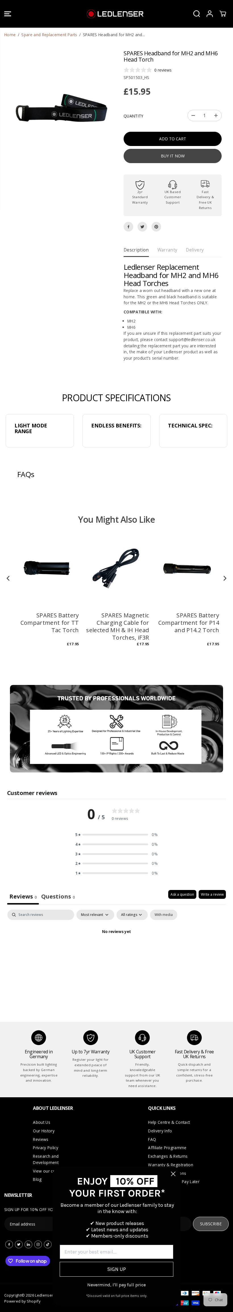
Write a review (212, 894)
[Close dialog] (173, 1174)
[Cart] (223, 14)
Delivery (195, 250)
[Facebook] (128, 227)
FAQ (152, 1139)
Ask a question (182, 894)
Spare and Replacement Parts (49, 34)
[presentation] (8, 578)
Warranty (167, 250)
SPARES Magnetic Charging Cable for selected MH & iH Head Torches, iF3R (117, 626)
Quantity (133, 116)
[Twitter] (142, 227)
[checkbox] (163, 915)
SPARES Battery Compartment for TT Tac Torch (49, 623)
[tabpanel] (116, 951)
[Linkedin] (28, 1244)
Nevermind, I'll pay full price (116, 1284)
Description (136, 250)
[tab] (58, 897)
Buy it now (173, 156)
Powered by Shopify (22, 1301)
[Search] (197, 14)
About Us (41, 1122)
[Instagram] (38, 1244)
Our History (44, 1130)
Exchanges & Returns (168, 1156)
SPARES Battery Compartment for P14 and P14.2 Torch (188, 623)
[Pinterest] (156, 227)
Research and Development (46, 1159)
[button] (7, 14)
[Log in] (210, 14)
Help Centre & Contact (169, 1122)
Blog (37, 1179)
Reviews (40, 1139)
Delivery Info (160, 1130)
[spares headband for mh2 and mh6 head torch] (60, 106)
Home (10, 34)
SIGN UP (116, 1269)
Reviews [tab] (23, 896)
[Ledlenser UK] (115, 13)
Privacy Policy (45, 1147)
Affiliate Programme (167, 1147)
